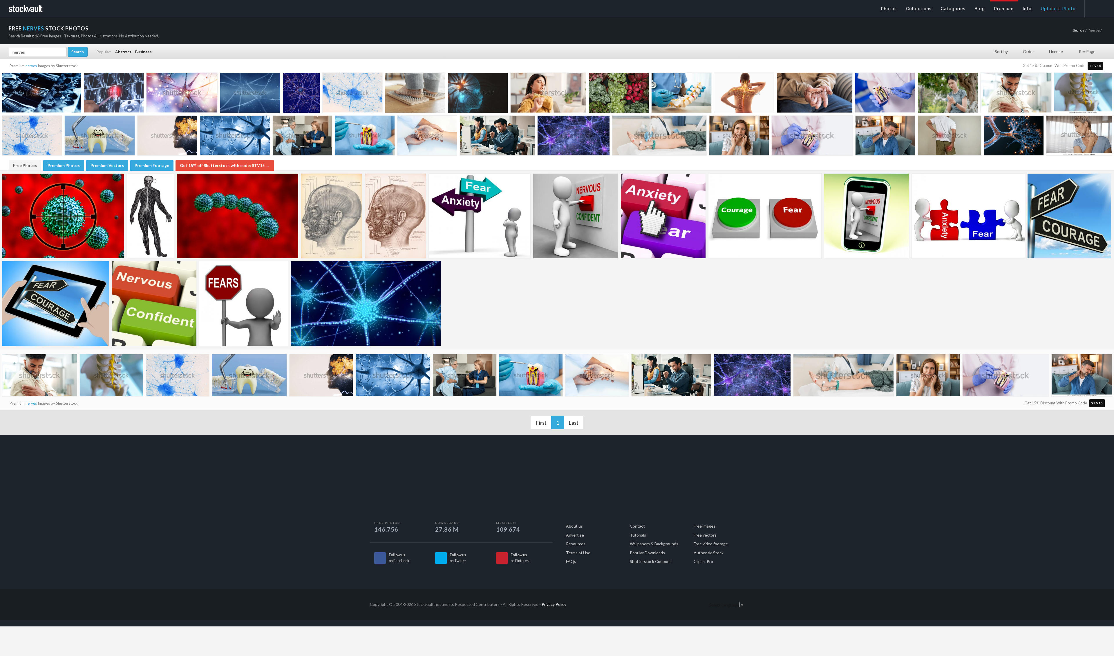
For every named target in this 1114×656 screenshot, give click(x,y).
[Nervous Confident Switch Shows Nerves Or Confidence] (575, 216)
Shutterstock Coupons (651, 561)
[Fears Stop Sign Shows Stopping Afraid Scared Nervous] (243, 303)
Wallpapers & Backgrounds (654, 543)
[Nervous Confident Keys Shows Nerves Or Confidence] (154, 303)
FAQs (571, 561)
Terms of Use (578, 552)
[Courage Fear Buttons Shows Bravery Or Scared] (764, 216)
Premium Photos (64, 165)
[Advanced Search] (1095, 7)
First (541, 422)
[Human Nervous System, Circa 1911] (150, 216)
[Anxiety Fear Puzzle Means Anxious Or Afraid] (968, 216)
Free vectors (705, 535)
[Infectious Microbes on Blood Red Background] (237, 216)
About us (574, 526)
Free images (704, 526)
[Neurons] (301, 94)
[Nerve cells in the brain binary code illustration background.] (250, 94)
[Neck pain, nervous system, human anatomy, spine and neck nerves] (744, 94)
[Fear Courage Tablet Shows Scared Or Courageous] (55, 303)
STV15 (1095, 66)
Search (1078, 30)
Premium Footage (152, 165)
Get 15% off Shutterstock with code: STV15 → (225, 165)
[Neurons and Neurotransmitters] (366, 303)
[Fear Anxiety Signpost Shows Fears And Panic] (479, 216)
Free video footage (711, 543)
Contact (637, 526)
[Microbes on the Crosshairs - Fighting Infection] (63, 216)
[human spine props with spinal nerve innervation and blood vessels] (1083, 93)
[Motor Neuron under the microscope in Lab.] (352, 94)
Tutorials (638, 535)
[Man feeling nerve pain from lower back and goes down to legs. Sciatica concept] (949, 137)
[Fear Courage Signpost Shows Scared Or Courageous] (1069, 216)
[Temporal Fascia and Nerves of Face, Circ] (395, 216)
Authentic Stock (709, 552)
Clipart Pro (703, 561)
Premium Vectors (107, 165)
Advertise (575, 535)
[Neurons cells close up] (235, 137)
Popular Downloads (647, 552)
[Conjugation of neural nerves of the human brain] (182, 94)
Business (143, 51)
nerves (31, 65)
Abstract (123, 51)
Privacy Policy (554, 604)
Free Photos (25, 165)
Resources (575, 543)
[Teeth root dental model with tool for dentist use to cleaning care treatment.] (365, 137)
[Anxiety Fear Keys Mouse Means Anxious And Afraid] (663, 216)
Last (573, 422)
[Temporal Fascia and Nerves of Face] (331, 216)
